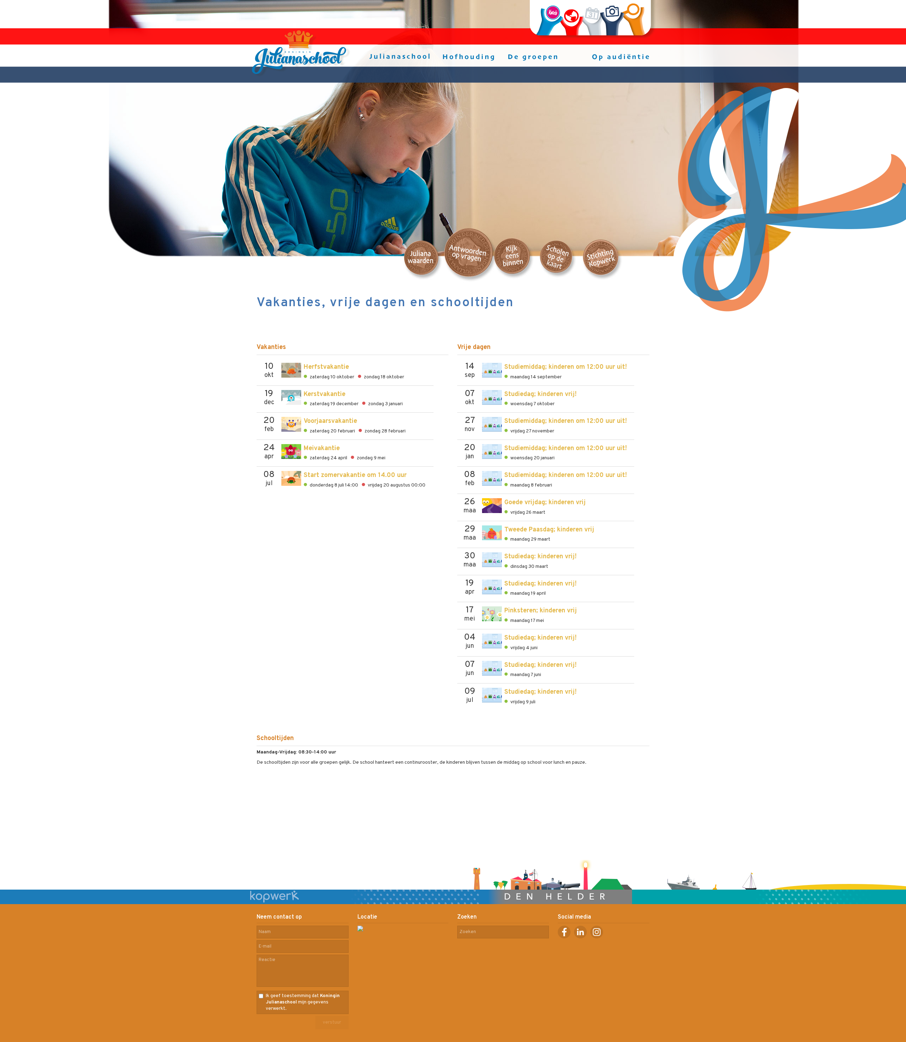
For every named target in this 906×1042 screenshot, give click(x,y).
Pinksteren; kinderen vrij (540, 611)
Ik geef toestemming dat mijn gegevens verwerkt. (303, 1002)
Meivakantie (322, 448)
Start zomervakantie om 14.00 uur (355, 475)
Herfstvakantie (326, 367)
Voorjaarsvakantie (330, 421)
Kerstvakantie (324, 394)
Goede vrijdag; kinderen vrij (545, 503)
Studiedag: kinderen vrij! (540, 557)
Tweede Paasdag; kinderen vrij (549, 530)
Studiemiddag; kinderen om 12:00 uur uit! (565, 367)
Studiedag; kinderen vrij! (540, 394)
